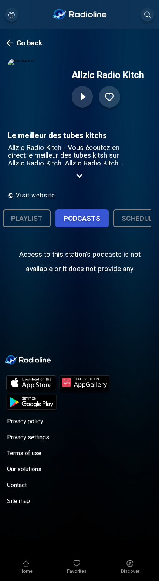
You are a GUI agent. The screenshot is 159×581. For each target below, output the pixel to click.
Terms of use (24, 453)
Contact (17, 485)
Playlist (27, 218)
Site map (18, 501)
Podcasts (82, 218)
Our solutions (24, 469)
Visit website (35, 195)
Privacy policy (25, 421)
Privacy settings (28, 437)
